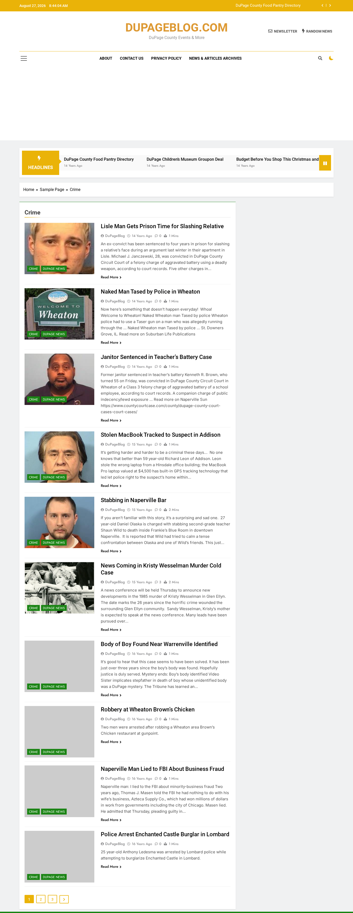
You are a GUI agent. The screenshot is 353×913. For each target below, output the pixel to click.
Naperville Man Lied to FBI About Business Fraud (162, 769)
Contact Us (131, 58)
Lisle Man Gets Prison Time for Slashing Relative (162, 226)
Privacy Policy (166, 58)
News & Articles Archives (215, 58)
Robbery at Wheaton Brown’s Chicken (148, 709)
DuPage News (54, 268)
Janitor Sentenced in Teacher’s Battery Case (156, 357)
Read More (109, 277)
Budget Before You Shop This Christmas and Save (263, 159)
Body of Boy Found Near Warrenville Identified (159, 644)
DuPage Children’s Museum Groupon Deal (165, 159)
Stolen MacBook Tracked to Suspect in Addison (160, 435)
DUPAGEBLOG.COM (176, 27)
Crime (33, 268)
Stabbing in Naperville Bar (133, 500)
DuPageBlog (115, 235)
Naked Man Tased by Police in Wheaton (150, 291)
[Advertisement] (176, 104)
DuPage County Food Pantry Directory (268, 6)
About (105, 58)
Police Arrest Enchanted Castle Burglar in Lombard (165, 834)
